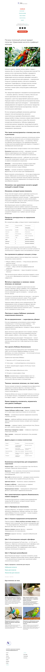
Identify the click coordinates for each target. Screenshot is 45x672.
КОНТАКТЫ (22, 18)
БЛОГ (22, 20)
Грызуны (7, 661)
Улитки (7, 656)
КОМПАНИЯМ (22, 13)
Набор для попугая (11, 567)
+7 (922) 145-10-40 (20, 24)
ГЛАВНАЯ (22, 8)
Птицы (7, 659)
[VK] (22, 28)
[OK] (25, 28)
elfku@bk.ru (26, 24)
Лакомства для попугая (12, 573)
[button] (22, 31)
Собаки (7, 664)
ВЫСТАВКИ (22, 15)
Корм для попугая (10, 570)
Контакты (25, 657)
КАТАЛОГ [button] (22, 11)
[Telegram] (20, 28)
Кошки (7, 663)
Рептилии (8, 657)
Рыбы (7, 654)
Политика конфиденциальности (12, 650)
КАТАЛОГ (7, 652)
